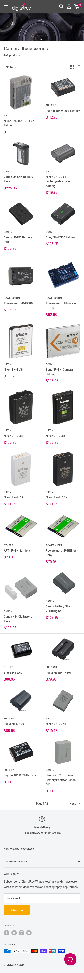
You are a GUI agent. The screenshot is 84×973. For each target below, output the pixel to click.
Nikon (7, 115)
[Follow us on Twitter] (14, 932)
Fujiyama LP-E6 (14, 723)
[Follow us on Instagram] (21, 932)
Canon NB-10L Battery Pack (18, 619)
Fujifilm (51, 105)
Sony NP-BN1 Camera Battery (59, 372)
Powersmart (12, 298)
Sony (49, 231)
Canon (8, 171)
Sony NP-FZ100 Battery (61, 237)
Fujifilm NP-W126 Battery (20, 775)
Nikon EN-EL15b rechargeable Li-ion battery (58, 181)
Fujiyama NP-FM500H (60, 672)
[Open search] (61, 6)
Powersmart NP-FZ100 (18, 303)
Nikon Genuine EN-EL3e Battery (19, 123)
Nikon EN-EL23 (55, 435)
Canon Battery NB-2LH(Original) (58, 609)
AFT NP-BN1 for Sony (17, 550)
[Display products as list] (78, 67)
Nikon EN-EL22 (13, 497)
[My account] (69, 6)
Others (8, 545)
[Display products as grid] (72, 67)
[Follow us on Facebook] (6, 932)
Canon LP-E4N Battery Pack (18, 179)
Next (73, 803)
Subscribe (17, 910)
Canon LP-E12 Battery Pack (18, 239)
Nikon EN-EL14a (56, 723)
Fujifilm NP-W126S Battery (63, 110)
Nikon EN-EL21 (13, 435)
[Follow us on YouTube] (29, 932)
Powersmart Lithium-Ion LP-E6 (61, 305)
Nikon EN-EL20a (56, 497)
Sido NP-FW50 (13, 672)
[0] (76, 6)
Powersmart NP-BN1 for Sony (61, 553)
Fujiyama (51, 667)
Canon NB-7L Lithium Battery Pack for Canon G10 (61, 779)
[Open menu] (6, 6)
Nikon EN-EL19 (13, 369)
